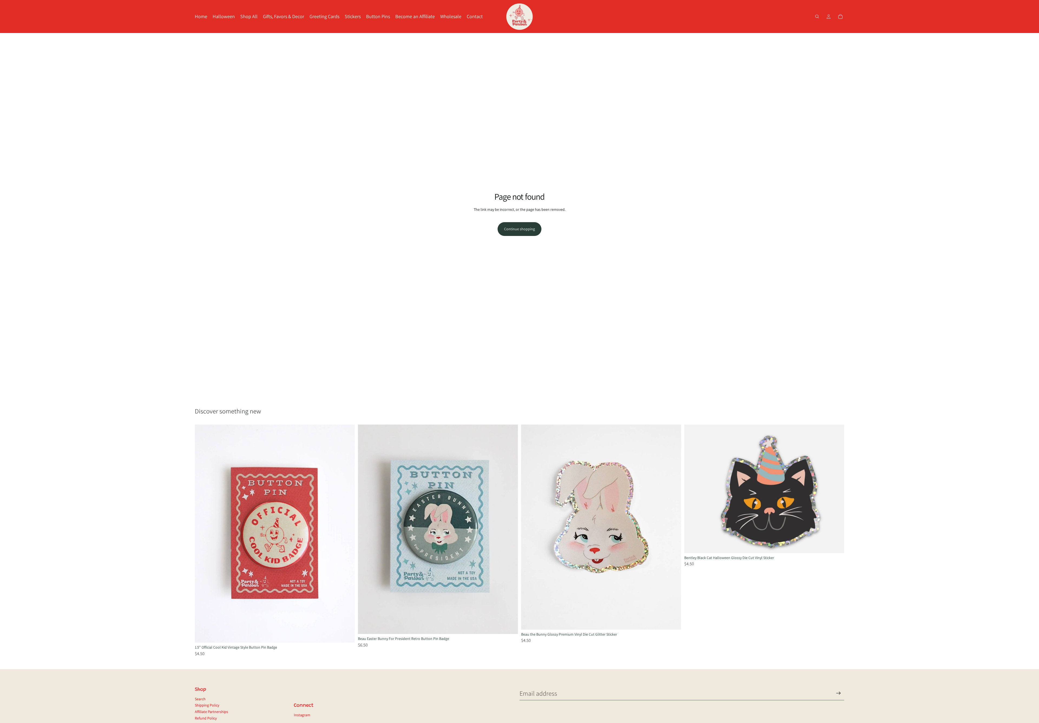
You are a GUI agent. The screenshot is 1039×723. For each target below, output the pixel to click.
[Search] (817, 16)
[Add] (346, 634)
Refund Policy (206, 718)
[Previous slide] (203, 534)
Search (200, 698)
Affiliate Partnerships (211, 711)
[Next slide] (346, 534)
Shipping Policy (207, 705)
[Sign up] (838, 693)
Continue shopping (519, 228)
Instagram (302, 714)
